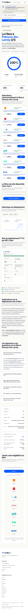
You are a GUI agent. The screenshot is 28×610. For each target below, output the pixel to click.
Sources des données (14, 602)
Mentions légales (5, 604)
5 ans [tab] (11, 214)
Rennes (3, 596)
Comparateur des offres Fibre (8, 565)
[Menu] (25, 2)
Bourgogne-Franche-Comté (11, 25)
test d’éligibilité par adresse (13, 330)
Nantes (3, 587)
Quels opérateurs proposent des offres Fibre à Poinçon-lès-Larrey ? (12, 381)
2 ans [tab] (15, 214)
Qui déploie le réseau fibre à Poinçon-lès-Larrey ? (12, 387)
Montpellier (4, 588)
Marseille (4, 579)
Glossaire (4, 569)
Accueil (3, 25)
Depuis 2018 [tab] (5, 214)
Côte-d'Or (20, 25)
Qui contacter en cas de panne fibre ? (12, 393)
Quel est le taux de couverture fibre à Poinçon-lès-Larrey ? (12, 353)
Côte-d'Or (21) (21, 423)
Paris (3, 577)
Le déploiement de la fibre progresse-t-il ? (12, 374)
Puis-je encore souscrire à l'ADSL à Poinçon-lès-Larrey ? (12, 399)
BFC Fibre (7, 251)
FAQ (3, 571)
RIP (23, 51)
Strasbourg (4, 590)
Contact (21, 602)
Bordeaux (4, 592)
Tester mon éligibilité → (14, 198)
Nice (3, 585)
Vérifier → (14, 471)
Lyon (3, 581)
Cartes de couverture (6, 567)
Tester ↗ (21, 114)
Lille (2, 594)
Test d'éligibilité (5, 563)
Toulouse (4, 583)
